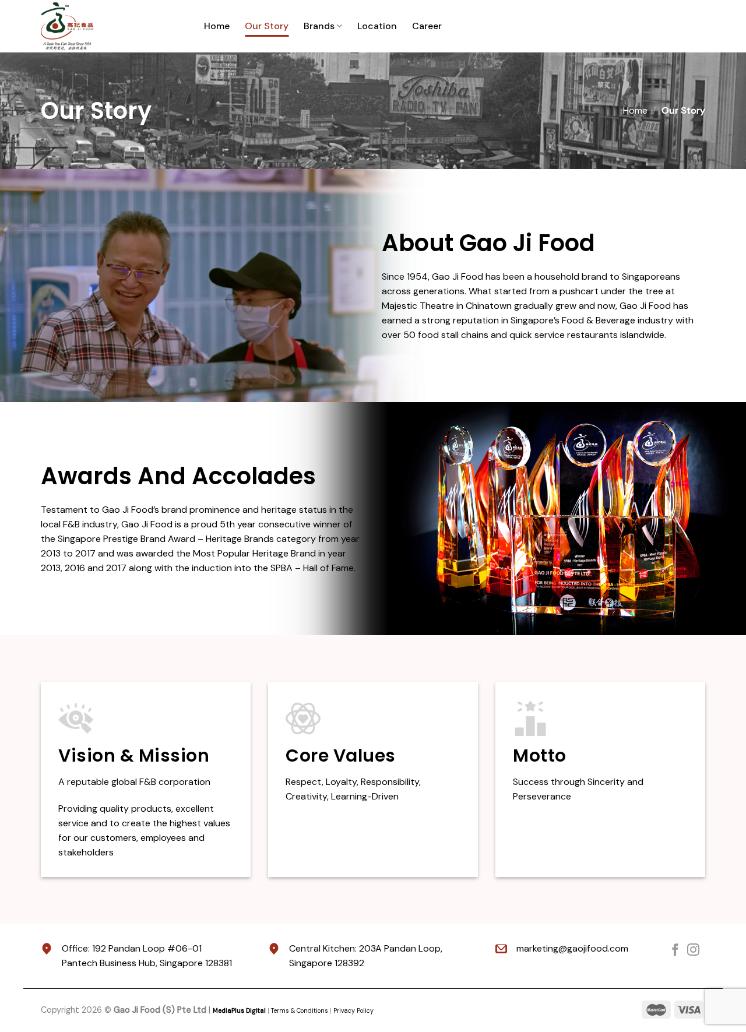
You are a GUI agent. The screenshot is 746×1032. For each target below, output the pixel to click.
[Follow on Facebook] (675, 950)
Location (377, 26)
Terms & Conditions (299, 1010)
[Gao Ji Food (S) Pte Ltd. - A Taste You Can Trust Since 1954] (113, 26)
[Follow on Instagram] (693, 950)
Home (217, 26)
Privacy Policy (353, 1010)
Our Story (266, 26)
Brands (319, 26)
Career (427, 26)
